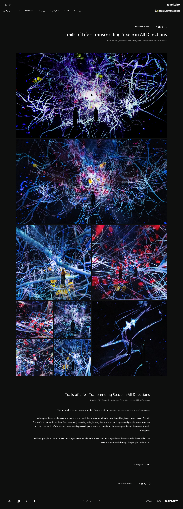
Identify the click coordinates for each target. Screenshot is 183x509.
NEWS (159, 501)
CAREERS (149, 501)
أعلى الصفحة (78, 10)
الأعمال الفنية (55, 11)
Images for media (143, 464)
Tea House (29, 10)
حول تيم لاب (41, 10)
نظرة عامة (67, 10)
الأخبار (19, 10)
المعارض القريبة (8, 10)
